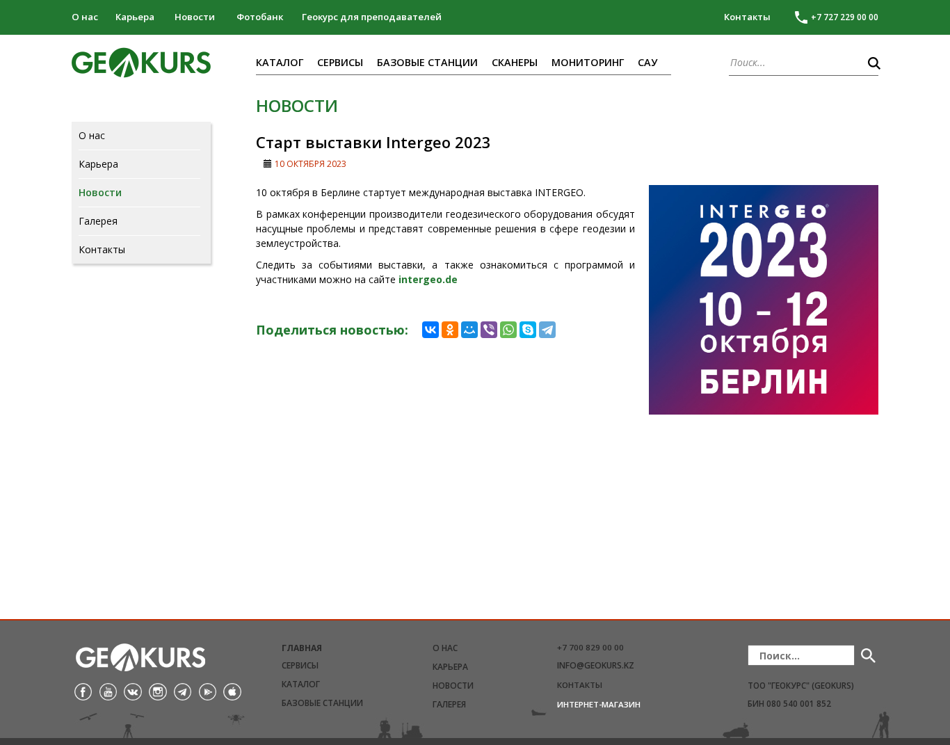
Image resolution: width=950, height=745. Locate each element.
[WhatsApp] (508, 329)
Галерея (98, 221)
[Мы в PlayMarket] (207, 691)
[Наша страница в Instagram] (157, 691)
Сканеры (515, 62)
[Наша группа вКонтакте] (132, 691)
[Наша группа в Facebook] (83, 691)
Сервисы (340, 62)
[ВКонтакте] (430, 329)
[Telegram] (547, 329)
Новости (195, 16)
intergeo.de (428, 279)
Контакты (747, 16)
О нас (85, 16)
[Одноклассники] (450, 329)
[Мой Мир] (469, 329)
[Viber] (489, 329)
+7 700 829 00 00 (590, 647)
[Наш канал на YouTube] (108, 691)
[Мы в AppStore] (232, 691)
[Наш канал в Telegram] (182, 691)
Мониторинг (588, 62)
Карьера (134, 16)
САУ (647, 62)
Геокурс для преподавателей (372, 16)
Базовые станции (427, 62)
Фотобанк (259, 16)
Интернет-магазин (599, 704)
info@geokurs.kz (595, 665)
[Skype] (528, 329)
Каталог (279, 62)
